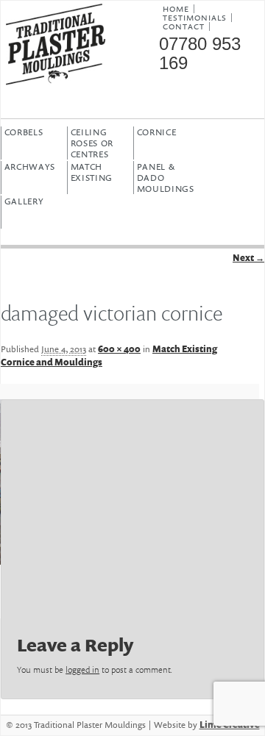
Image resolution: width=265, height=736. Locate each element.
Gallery (24, 201)
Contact (184, 26)
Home (176, 8)
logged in (82, 669)
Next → (248, 257)
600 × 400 (119, 349)
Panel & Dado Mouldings (165, 177)
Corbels (23, 132)
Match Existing (92, 172)
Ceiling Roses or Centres (92, 143)
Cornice (157, 132)
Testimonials (195, 17)
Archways (30, 167)
